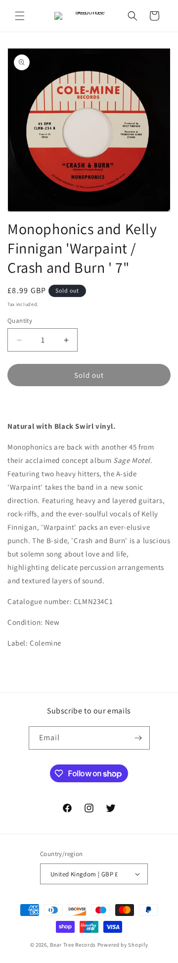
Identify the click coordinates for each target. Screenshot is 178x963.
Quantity (19, 320)
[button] (20, 16)
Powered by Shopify (122, 944)
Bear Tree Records (73, 944)
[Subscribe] (138, 738)
